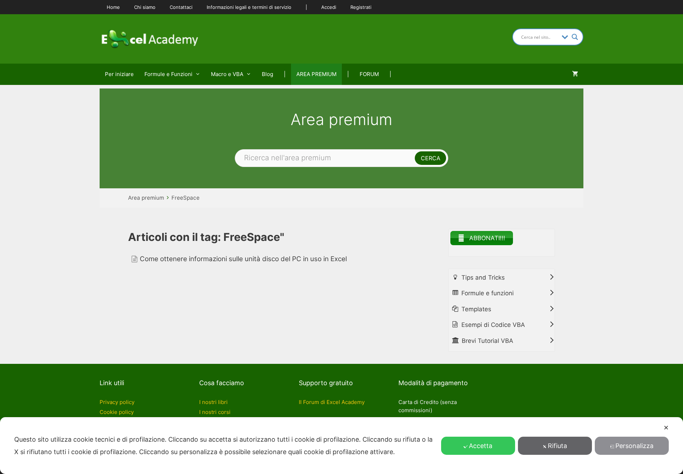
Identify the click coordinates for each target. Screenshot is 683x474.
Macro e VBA (227, 74)
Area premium (146, 197)
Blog (267, 74)
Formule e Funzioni (168, 74)
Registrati (360, 7)
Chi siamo (144, 7)
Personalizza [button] (634, 445)
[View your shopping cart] (575, 74)
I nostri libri (213, 402)
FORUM (369, 74)
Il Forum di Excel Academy (332, 402)
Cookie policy (117, 412)
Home (113, 7)
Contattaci (181, 7)
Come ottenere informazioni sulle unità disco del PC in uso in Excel (243, 259)
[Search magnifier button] (575, 37)
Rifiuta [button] (557, 445)
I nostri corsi (215, 412)
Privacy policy (117, 402)
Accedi (328, 7)
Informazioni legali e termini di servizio (249, 7)
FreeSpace (185, 197)
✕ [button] (666, 427)
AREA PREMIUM (316, 74)
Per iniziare (119, 74)
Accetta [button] (480, 445)
